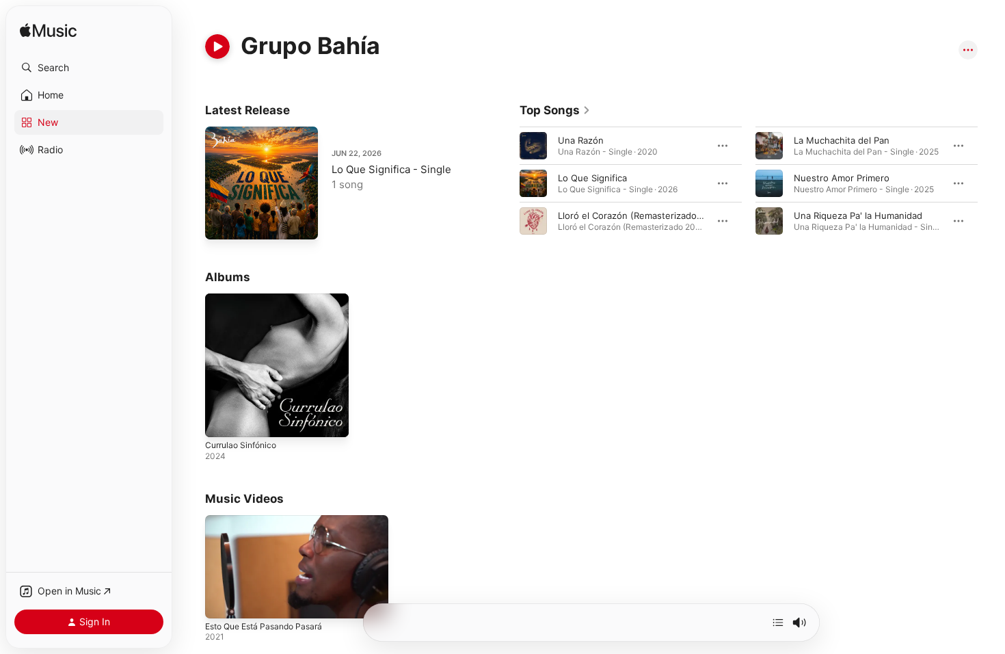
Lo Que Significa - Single (391, 169)
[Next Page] (991, 183)
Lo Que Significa (592, 177)
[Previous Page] (505, 183)
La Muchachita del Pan (841, 140)
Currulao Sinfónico (244, 298)
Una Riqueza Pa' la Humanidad (858, 215)
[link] (555, 110)
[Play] (217, 46)
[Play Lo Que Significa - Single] (222, 222)
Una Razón (581, 140)
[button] (89, 67)
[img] (48, 31)
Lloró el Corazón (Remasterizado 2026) (641, 215)
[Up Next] (778, 622)
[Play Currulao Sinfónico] (222, 420)
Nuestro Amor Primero (841, 177)
